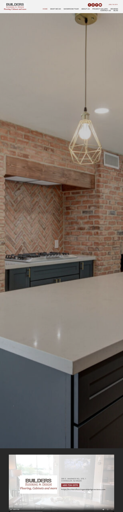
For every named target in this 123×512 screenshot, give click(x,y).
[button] (89, 5)
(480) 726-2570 (113, 4)
